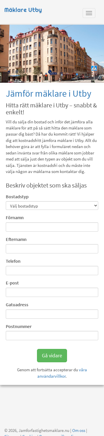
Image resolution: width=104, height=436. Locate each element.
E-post (12, 283)
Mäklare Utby (23, 9)
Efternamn (16, 239)
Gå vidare (52, 355)
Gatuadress (17, 304)
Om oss (78, 430)
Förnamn (15, 217)
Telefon (13, 261)
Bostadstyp (17, 196)
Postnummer (18, 326)
